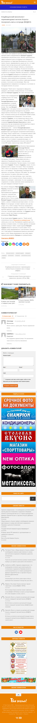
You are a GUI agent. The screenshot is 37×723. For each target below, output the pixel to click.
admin (3, 25)
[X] (6, 244)
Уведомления (21, 316)
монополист (11, 255)
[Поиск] (33, 499)
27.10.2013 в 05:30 (20, 321)
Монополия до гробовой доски (22, 220)
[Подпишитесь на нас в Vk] (17, 718)
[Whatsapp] (10, 244)
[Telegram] (17, 244)
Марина (7, 584)
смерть (3, 257)
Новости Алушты (6, 12)
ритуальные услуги (26, 255)
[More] (27, 244)
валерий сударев (20, 253)
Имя (4, 367)
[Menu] (35, 2)
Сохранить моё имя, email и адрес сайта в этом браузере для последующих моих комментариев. (17, 380)
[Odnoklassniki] (24, 244)
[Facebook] (3, 244)
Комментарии (8, 316)
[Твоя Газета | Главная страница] (8, 2)
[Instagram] (13, 244)
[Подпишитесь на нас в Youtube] (20, 718)
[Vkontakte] (20, 244)
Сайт (4, 373)
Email (21, 367)
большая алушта (10, 253)
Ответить (9, 330)
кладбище (4, 255)
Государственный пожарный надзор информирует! (15, 528)
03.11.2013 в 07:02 (21, 334)
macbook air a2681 (10, 565)
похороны (17, 255)
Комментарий (7, 355)
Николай (7, 597)
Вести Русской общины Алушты (10, 538)
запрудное (27, 253)
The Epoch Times (9, 550)
